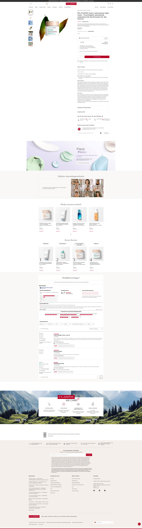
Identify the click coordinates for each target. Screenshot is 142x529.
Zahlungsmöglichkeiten (55, 482)
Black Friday (31, 510)
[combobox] (93, 51)
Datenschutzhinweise (33, 524)
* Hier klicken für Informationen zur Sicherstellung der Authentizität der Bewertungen (71, 282)
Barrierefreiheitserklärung (77, 522)
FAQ (51, 488)
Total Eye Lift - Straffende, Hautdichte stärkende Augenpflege (39, 486)
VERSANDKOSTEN (91, 31)
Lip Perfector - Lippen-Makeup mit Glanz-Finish (38, 501)
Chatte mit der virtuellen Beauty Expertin (101, 481)
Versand (52, 478)
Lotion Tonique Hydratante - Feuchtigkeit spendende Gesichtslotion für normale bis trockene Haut (37, 489)
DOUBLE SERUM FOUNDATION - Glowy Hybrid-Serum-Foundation (38, 504)
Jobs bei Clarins (75, 490)
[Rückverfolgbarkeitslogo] (79, 129)
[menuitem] (108, 3)
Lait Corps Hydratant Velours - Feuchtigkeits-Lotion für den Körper (38, 493)
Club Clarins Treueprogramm (78, 484)
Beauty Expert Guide (54, 490)
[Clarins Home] (71, 3)
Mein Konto (52, 492)
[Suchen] (47, 4)
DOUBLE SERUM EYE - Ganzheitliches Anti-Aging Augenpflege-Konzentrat (38, 482)
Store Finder (74, 488)
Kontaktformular (96, 478)
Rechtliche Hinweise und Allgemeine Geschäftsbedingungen (58, 522)
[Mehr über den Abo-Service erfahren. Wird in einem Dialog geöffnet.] (83, 42)
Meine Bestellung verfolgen (56, 484)
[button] (30, 12)
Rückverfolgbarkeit (76, 482)
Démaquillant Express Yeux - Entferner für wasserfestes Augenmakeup (37, 508)
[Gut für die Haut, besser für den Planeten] (102, 116)
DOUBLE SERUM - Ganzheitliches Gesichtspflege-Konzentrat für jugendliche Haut (38, 479)
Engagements (75, 480)
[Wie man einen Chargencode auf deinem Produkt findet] (101, 133)
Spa (72, 486)
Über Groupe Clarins (76, 478)
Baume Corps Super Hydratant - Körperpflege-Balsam (38, 499)
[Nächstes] (105, 220)
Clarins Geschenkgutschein (55, 486)
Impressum (41, 524)
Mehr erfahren (50, 435)
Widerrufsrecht (53, 480)
